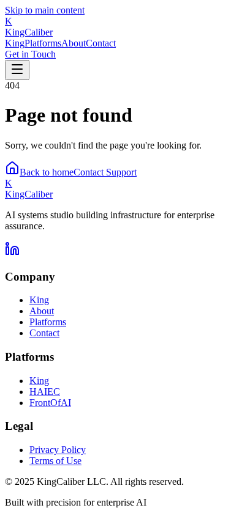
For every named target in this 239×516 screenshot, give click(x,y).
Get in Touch (30, 54)
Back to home (47, 172)
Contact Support (105, 172)
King (15, 43)
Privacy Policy (57, 449)
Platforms (43, 43)
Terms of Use (55, 460)
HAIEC (44, 391)
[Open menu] (17, 70)
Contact (101, 43)
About (73, 43)
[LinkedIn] (12, 253)
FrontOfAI (50, 402)
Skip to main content (45, 10)
